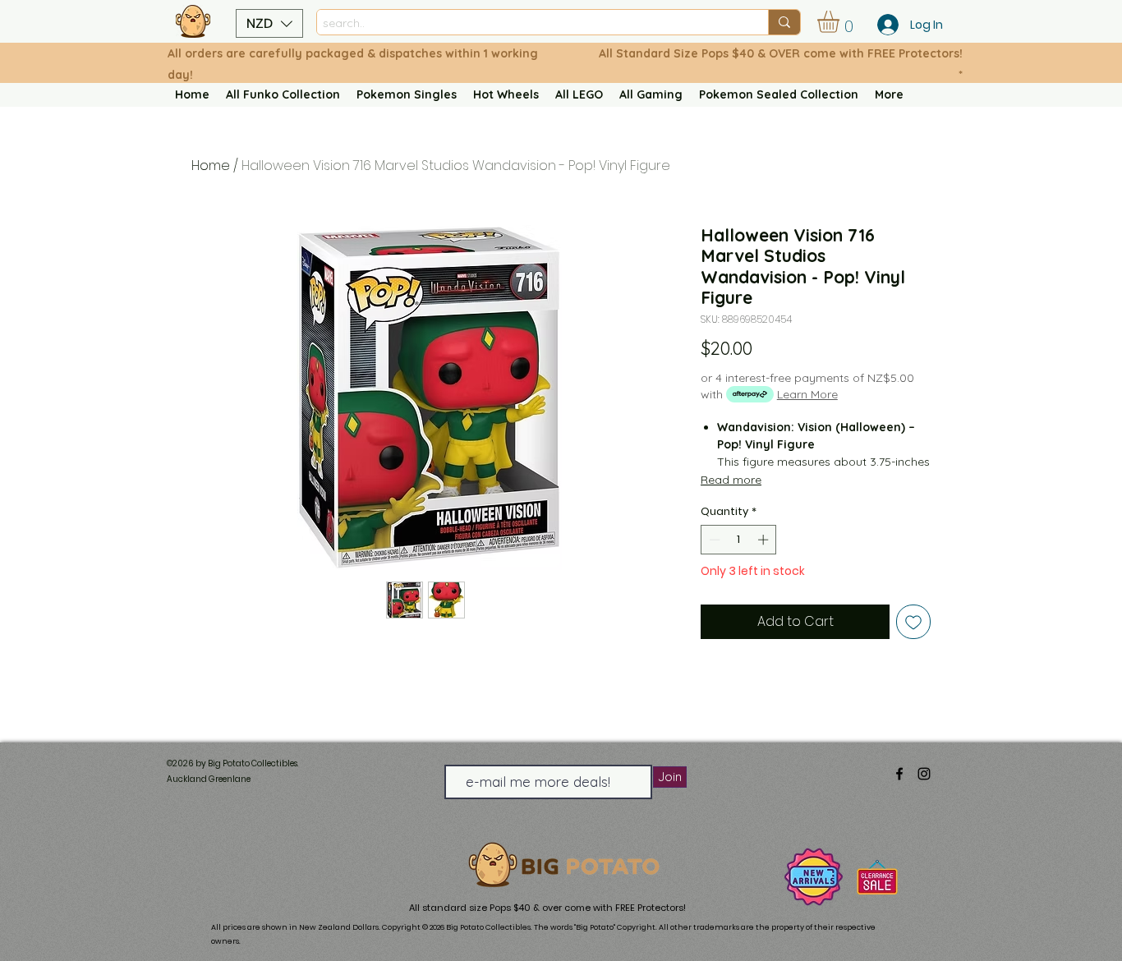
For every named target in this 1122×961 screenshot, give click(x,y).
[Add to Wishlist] (913, 622)
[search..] (784, 22)
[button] (269, 23)
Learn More (807, 394)
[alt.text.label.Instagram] (924, 774)
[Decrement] (713, 540)
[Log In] (883, 24)
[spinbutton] (739, 540)
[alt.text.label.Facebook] (899, 774)
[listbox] (269, 23)
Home (210, 165)
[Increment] (765, 540)
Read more (731, 479)
